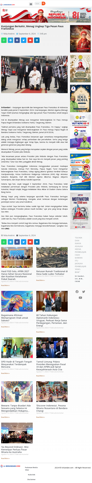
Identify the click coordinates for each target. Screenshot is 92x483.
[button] (31, 4)
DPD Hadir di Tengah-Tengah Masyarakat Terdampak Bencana (16, 364)
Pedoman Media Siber (31, 468)
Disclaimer (31, 479)
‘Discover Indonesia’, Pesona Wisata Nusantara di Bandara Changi (51, 408)
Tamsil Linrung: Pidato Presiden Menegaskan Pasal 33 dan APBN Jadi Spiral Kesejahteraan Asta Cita (51, 365)
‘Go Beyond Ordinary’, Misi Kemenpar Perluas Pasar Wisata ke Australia (15, 449)
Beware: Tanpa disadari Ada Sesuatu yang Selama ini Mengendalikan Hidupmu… (16, 408)
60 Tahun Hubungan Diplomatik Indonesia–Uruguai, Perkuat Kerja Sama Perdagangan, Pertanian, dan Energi (51, 320)
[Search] (43, 3)
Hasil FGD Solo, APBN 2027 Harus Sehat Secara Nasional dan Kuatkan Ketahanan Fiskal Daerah (16, 275)
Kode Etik (31, 475)
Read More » (5, 285)
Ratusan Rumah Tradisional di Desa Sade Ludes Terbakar (52, 272)
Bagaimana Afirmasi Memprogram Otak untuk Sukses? (14, 318)
